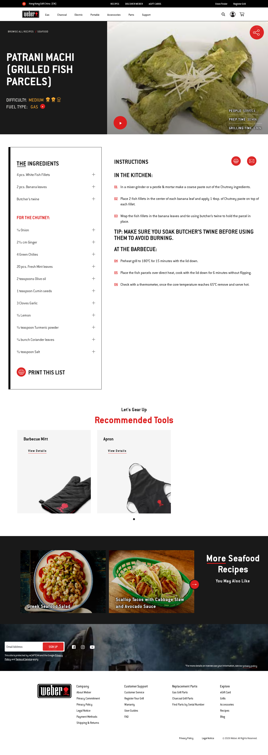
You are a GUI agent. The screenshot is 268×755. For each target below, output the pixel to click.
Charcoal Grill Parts (182, 698)
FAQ (126, 716)
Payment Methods (87, 716)
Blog (222, 716)
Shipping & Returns (88, 723)
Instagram (82, 647)
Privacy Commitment (88, 698)
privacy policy (250, 666)
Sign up (53, 647)
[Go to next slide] (194, 584)
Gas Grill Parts (180, 692)
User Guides (131, 710)
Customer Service (134, 692)
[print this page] (237, 161)
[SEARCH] (223, 14)
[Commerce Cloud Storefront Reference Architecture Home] (30, 14)
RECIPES (114, 3)
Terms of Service (24, 659)
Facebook (73, 647)
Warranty (129, 704)
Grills (223, 698)
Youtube (92, 647)
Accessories (227, 704)
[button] (51, 14)
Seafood (42, 31)
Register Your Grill (134, 698)
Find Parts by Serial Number (188, 704)
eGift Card (225, 692)
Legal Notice (83, 710)
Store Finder (221, 3)
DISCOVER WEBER (134, 3)
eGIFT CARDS (155, 3)
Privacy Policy (84, 704)
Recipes (224, 710)
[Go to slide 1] (134, 519)
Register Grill (239, 3)
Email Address (14, 647)
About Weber (84, 692)
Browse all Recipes (21, 31)
